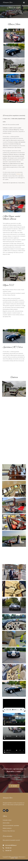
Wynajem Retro (8, 2)
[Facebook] (4, 810)
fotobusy (18, 174)
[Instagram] (7, 810)
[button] (24, 2)
